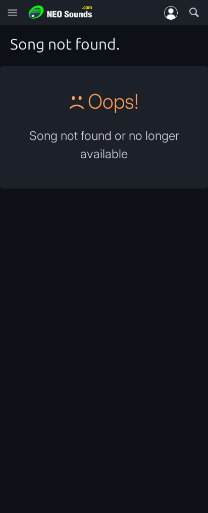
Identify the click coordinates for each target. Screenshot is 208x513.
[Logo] (60, 12)
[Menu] (12, 13)
